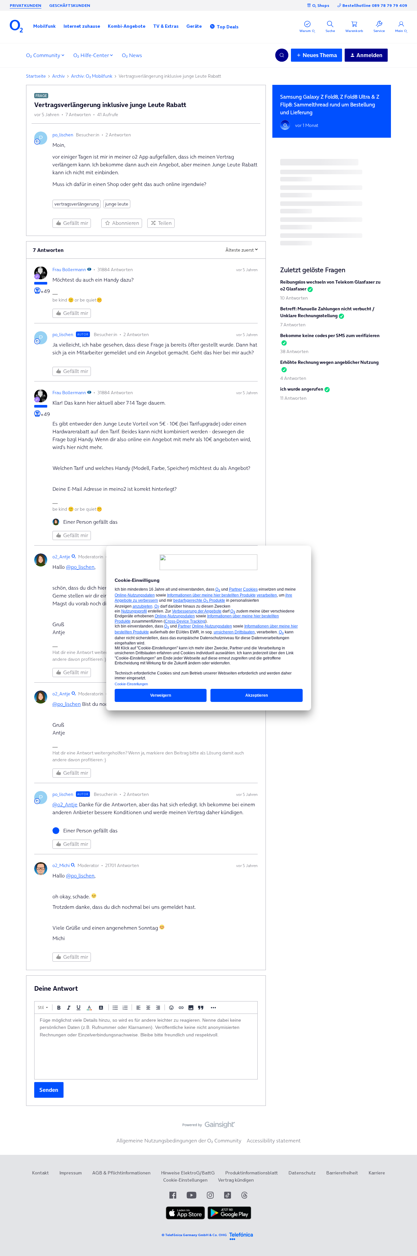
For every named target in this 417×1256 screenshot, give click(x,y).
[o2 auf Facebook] (172, 1195)
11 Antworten (293, 398)
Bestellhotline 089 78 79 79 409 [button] (374, 5)
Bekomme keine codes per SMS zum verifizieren (330, 335)
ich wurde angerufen (301, 389)
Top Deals (227, 26)
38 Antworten (294, 351)
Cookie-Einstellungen (185, 1180)
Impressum (70, 1173)
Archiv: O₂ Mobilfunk (91, 76)
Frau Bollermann (69, 269)
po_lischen (62, 135)
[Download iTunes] (185, 1218)
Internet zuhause (82, 26)
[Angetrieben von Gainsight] (208, 1126)
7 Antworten (293, 324)
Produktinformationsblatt (251, 1173)
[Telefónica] (241, 1235)
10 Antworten (294, 298)
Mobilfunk (44, 26)
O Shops (320, 5)
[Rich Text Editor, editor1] (146, 1046)
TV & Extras (166, 26)
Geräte (194, 26)
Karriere (376, 1173)
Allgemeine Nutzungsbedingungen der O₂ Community (178, 1140)
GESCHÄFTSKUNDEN (69, 5)
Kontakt (40, 1173)
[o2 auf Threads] (244, 1195)
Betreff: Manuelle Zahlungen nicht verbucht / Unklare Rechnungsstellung (327, 312)
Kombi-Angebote (126, 26)
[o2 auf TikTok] (227, 1195)
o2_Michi (61, 865)
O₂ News (132, 55)
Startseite (36, 76)
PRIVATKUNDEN (25, 5)
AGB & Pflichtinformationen (121, 1173)
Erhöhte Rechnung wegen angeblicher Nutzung (329, 362)
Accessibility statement (274, 1140)
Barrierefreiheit (342, 1173)
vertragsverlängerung (76, 204)
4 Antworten (293, 378)
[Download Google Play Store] (229, 1218)
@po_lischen (80, 566)
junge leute (116, 204)
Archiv (58, 76)
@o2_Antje (65, 804)
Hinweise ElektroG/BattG (188, 1173)
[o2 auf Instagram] (210, 1195)
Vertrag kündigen (236, 1180)
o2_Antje (61, 556)
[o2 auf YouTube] (191, 1195)
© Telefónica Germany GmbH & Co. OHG (194, 1235)
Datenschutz (302, 1173)
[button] (44, 26)
